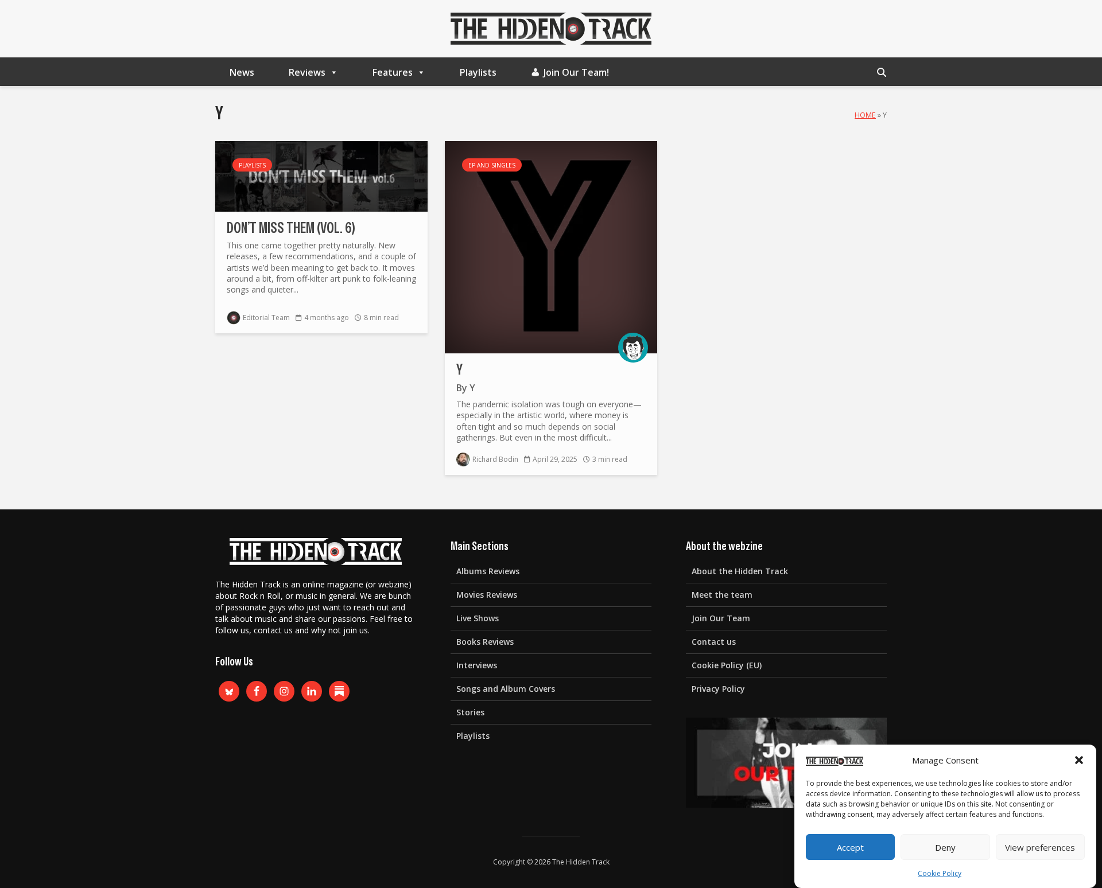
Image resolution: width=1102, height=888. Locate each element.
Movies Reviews (486, 594)
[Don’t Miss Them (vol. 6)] (321, 175)
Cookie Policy (939, 873)
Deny (945, 847)
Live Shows (477, 618)
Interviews (476, 665)
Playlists (478, 72)
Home (865, 115)
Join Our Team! (576, 72)
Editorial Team (266, 317)
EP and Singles (491, 165)
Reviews (307, 72)
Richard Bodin (495, 459)
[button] (1079, 760)
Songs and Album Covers (505, 688)
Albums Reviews (487, 571)
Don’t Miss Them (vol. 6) (291, 228)
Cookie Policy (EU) (727, 665)
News (242, 72)
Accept (850, 847)
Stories (470, 712)
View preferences (1040, 847)
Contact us (714, 641)
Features (392, 72)
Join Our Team (721, 618)
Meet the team (722, 594)
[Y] (551, 246)
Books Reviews (485, 641)
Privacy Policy (718, 688)
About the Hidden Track (740, 571)
